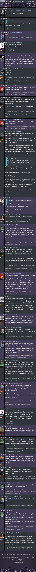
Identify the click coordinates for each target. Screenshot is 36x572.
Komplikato (2, 60)
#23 (1, 426)
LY (0, 302)
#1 (1, 8)
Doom (1, 15)
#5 (1, 54)
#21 (1, 383)
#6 (1, 68)
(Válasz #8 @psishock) (16, 119)
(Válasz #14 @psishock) (17, 327)
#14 (1, 247)
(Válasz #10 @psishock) (17, 214)
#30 (1, 533)
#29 (1, 510)
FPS (14, 10)
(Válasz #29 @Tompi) (16, 533)
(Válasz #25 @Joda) (17, 483)
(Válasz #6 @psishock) (16, 85)
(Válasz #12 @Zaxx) (16, 247)
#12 (1, 214)
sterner (1, 92)
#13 (1, 224)
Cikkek (27, 1)
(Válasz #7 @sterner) (16, 97)
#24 (1, 437)
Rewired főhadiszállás (18, 1)
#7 (1, 85)
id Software (18, 10)
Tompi (1, 231)
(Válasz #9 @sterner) (16, 131)
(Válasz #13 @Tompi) (16, 314)
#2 (1, 18)
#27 (1, 483)
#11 (1, 197)
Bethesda (24, 10)
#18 (1, 327)
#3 (1, 32)
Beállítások (11, 1)
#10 (1, 131)
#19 (1, 341)
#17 (1, 314)
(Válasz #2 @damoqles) (17, 32)
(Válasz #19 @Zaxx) (17, 383)
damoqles (2, 24)
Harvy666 (2, 204)
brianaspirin (2, 474)
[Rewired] (2, 1)
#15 (1, 273)
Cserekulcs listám (9, 51)
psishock (2, 75)
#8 (1, 97)
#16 (1, 296)
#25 (1, 454)
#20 (1, 360)
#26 (1, 467)
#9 (1, 119)
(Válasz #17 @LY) (16, 360)
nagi (1, 432)
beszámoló (29, 10)
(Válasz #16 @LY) (16, 341)
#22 (1, 409)
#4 (1, 42)
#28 (1, 496)
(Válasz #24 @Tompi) (17, 454)
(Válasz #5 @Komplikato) (17, 68)
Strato (1, 48)
